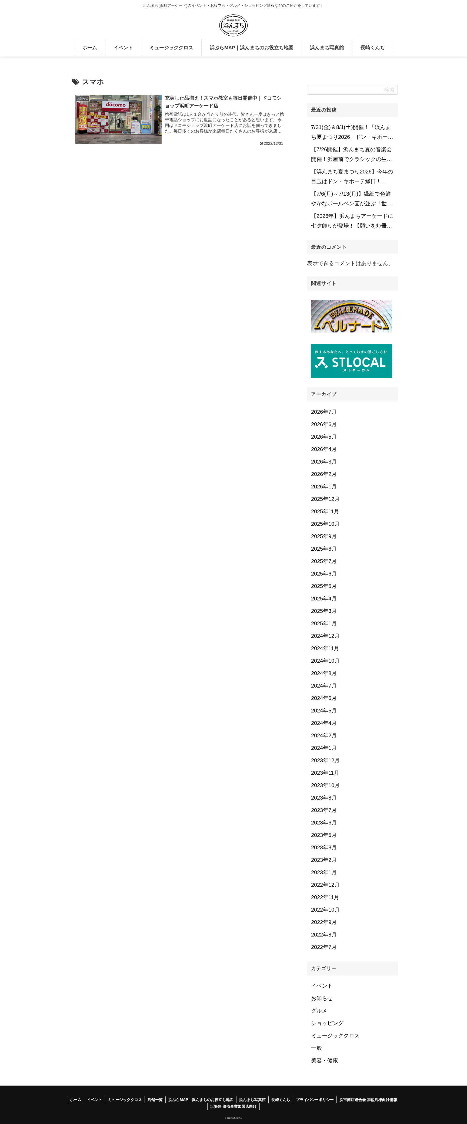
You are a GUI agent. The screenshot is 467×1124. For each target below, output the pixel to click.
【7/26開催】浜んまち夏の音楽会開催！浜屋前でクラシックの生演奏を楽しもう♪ (351, 155)
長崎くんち (280, 1099)
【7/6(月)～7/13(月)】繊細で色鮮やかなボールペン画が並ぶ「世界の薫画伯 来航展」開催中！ (351, 200)
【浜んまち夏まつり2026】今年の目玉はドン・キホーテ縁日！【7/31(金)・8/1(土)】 (352, 178)
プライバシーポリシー (315, 1099)
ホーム (75, 1099)
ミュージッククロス (125, 1099)
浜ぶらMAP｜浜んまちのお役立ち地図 (201, 1099)
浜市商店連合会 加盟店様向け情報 (368, 1099)
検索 (389, 90)
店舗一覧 (155, 1099)
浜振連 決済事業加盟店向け (233, 1106)
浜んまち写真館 (252, 1099)
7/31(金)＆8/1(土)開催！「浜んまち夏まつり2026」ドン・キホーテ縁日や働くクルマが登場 (352, 133)
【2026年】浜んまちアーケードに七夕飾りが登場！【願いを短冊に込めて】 (352, 222)
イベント (94, 1099)
